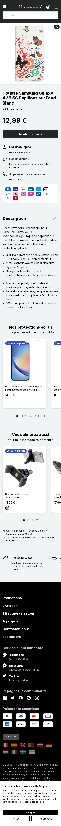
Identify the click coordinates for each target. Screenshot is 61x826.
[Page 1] (17, 416)
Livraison (10, 606)
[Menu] (11, 7)
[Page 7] (44, 416)
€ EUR (8, 736)
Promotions (12, 598)
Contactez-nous (16, 629)
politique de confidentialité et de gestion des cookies (30, 800)
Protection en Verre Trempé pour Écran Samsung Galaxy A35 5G (24, 388)
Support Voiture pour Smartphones (17, 496)
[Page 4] (30, 416)
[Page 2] (22, 416)
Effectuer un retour (18, 613)
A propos (10, 621)
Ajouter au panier (30, 134)
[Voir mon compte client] (48, 6)
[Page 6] (39, 416)
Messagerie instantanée (24, 669)
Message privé (18, 680)
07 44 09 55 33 (19, 658)
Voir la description (12, 109)
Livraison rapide (20, 147)
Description (14, 218)
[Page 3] (26, 416)
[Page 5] (35, 416)
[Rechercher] (7, 15)
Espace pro (12, 637)
